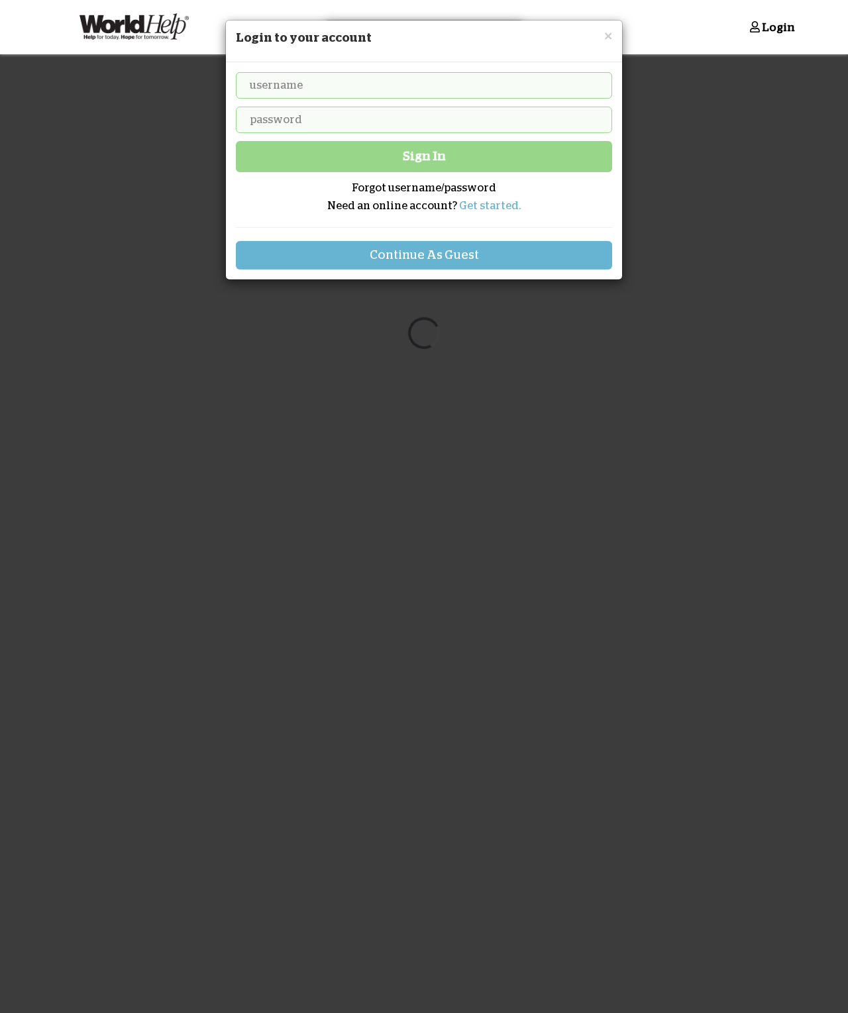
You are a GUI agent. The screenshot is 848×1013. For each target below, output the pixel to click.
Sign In (424, 156)
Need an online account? (424, 206)
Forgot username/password (424, 188)
